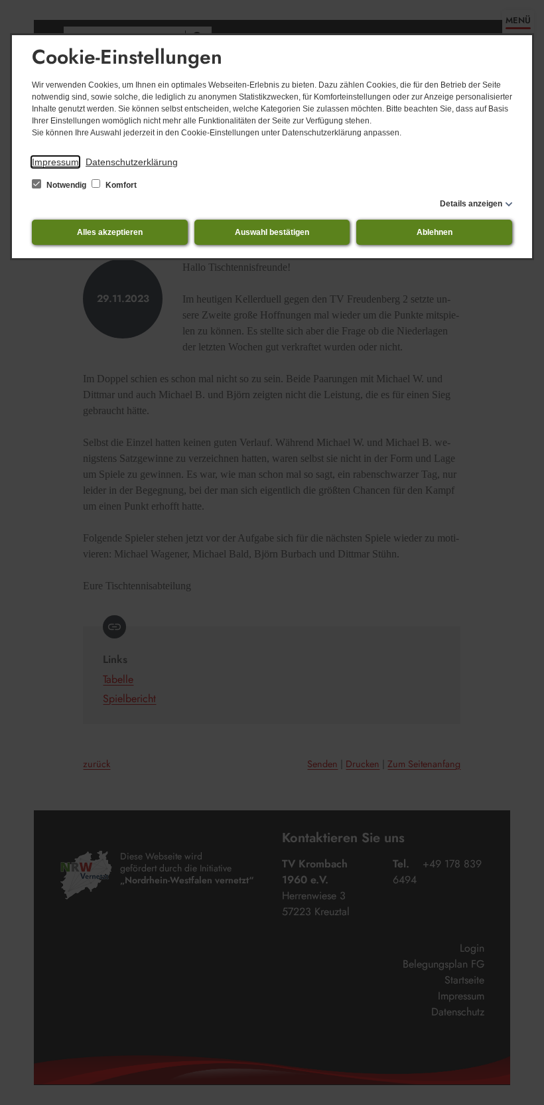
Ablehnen (434, 232)
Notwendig (66, 185)
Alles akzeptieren (110, 232)
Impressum (55, 162)
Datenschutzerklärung (132, 162)
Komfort (120, 185)
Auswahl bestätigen (272, 232)
